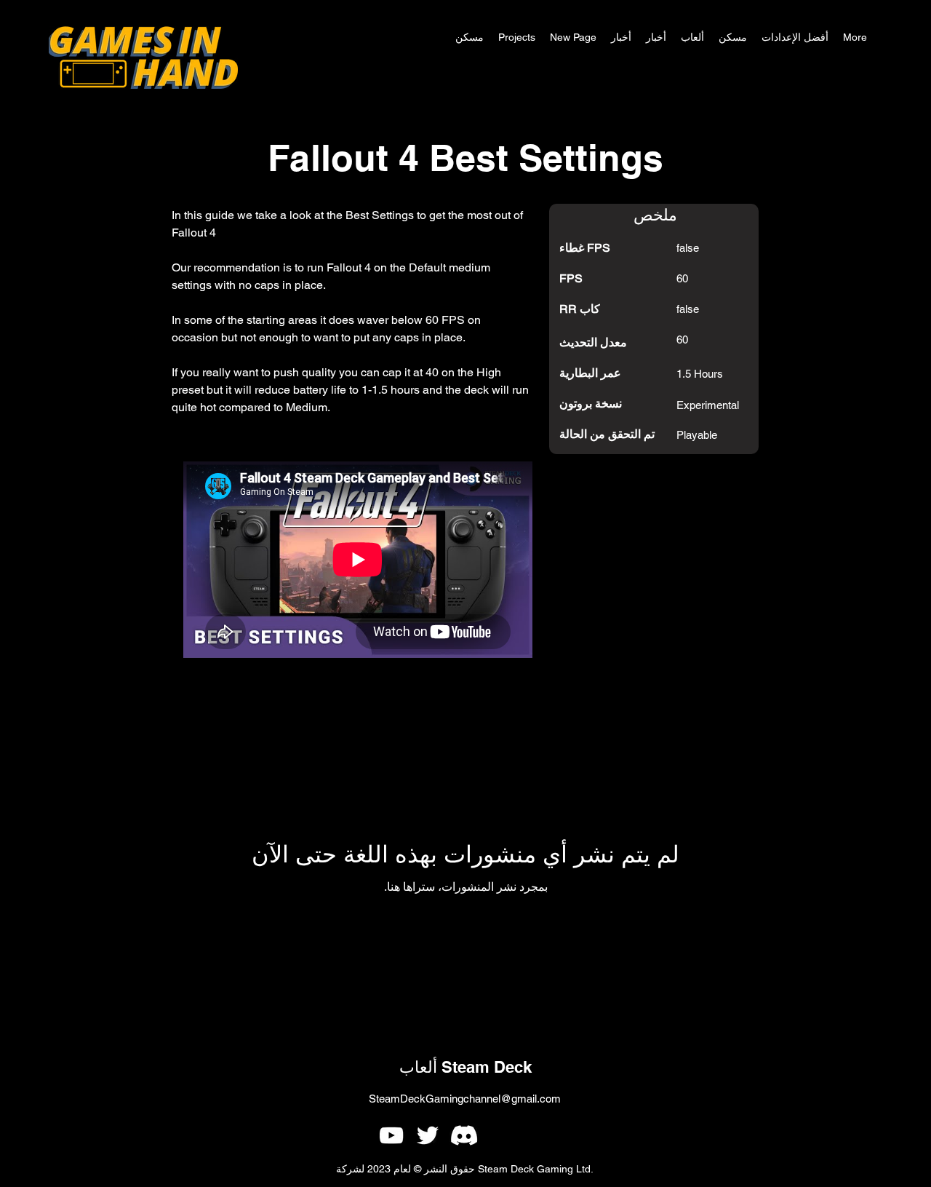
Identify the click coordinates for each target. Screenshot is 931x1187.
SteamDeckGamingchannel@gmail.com (465, 1098)
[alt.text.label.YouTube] (391, 1135)
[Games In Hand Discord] (464, 1135)
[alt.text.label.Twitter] (427, 1135)
